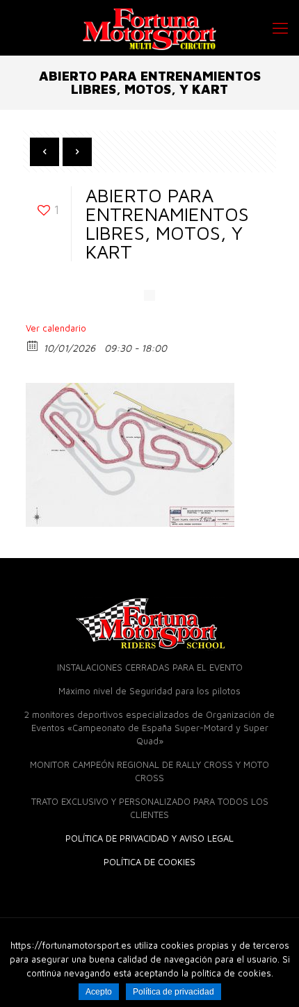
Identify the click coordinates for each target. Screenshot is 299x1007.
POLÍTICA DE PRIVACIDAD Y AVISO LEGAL (149, 838)
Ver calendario (56, 328)
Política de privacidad (173, 992)
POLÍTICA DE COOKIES (149, 861)
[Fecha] (33, 345)
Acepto (99, 992)
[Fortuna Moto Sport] (149, 28)
